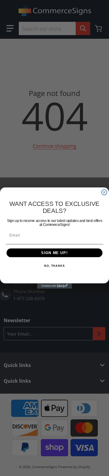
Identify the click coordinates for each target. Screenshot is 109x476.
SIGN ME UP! (54, 253)
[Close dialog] (104, 192)
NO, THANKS (54, 265)
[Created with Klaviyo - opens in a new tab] (54, 286)
